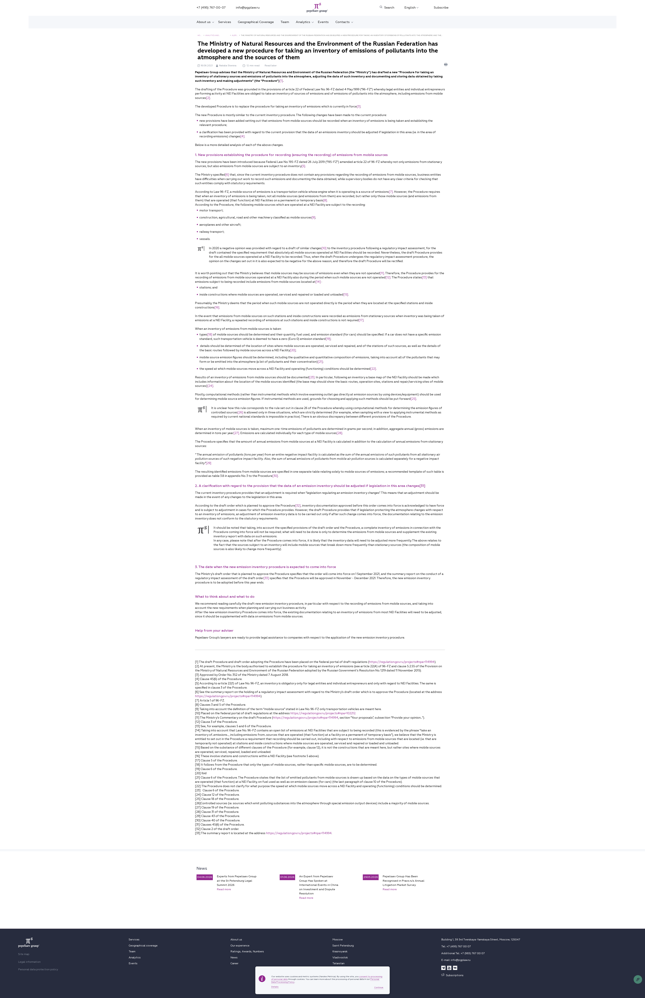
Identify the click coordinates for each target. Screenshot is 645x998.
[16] (216, 307)
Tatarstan (338, 963)
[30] (275, 476)
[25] (413, 399)
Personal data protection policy (38, 969)
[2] (208, 98)
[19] (328, 339)
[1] (281, 81)
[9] (313, 217)
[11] (382, 273)
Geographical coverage (143, 945)
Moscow (337, 939)
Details (274, 987)
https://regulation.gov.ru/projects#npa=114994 (402, 662)
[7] (391, 192)
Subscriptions (454, 975)
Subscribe (441, 8)
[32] (298, 505)
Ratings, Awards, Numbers (247, 951)
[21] (320, 362)
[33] (266, 578)
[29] (208, 463)
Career (234, 963)
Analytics (303, 22)
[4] (242, 136)
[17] (361, 320)
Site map (23, 954)
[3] (359, 106)
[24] (210, 386)
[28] (339, 433)
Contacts (342, 22)
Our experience (239, 945)
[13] (424, 277)
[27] (236, 433)
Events (323, 22)
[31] (422, 486)
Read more (224, 889)
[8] (325, 200)
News (202, 868)
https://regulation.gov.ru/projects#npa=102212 (322, 713)
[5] (303, 166)
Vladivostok (340, 957)
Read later (271, 65)
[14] (318, 282)
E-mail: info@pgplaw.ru (455, 960)
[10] (324, 248)
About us (204, 22)
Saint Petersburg (343, 945)
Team (285, 22)
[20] (293, 350)
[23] (312, 377)
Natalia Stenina (228, 65)
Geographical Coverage (256, 22)
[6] (227, 174)
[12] (388, 277)
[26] (240, 412)
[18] (209, 334)
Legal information (29, 962)
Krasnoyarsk (340, 951)
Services (224, 22)
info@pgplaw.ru (248, 8)
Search (389, 8)
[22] (373, 369)
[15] (345, 294)
